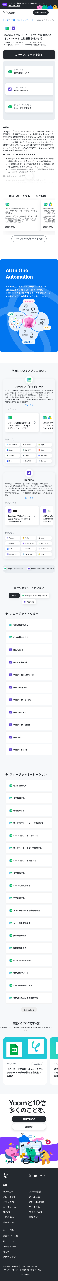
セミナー (7, 1251)
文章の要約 (8, 1217)
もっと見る (29, 1009)
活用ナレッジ (9, 1256)
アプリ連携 (8, 1201)
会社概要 (6, 1266)
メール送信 (34, 1196)
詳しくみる (29, 405)
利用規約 (15, 1266)
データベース (9, 1222)
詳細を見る (10, 227)
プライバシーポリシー (29, 1266)
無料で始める (29, 1119)
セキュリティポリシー (11, 1270)
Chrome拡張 (35, 1191)
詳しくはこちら (14, 5)
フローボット (9, 1196)
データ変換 (34, 1207)
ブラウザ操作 (35, 1212)
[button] (52, 12)
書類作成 (33, 1217)
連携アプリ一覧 (10, 1236)
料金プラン (8, 1241)
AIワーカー (8, 1191)
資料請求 (29, 1126)
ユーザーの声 (9, 1246)
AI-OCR (6, 1212)
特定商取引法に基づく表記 (31, 1270)
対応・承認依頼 (36, 1201)
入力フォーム (9, 1207)
